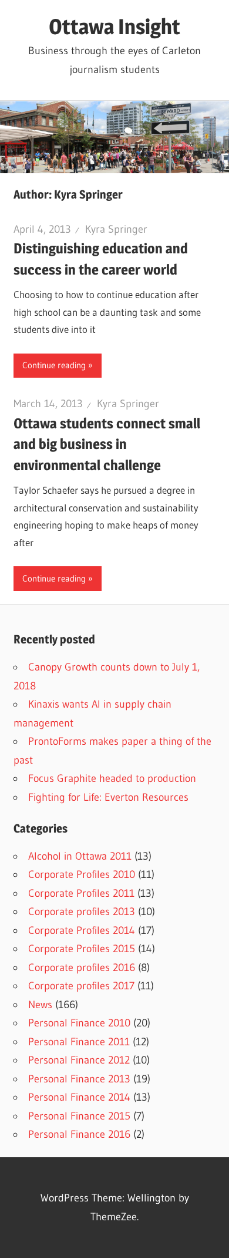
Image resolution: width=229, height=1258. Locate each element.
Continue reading (54, 365)
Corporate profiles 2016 (81, 967)
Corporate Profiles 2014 (81, 930)
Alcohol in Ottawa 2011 (80, 856)
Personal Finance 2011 (79, 1041)
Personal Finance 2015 (79, 1116)
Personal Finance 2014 (79, 1097)
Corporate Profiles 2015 (81, 948)
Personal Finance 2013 (79, 1078)
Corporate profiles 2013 (81, 911)
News (40, 1004)
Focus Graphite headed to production (112, 778)
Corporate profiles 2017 (81, 985)
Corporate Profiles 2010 (81, 874)
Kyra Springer (116, 229)
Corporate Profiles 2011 (81, 893)
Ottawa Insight (114, 26)
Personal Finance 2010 (79, 1022)
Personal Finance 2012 (79, 1060)
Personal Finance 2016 (79, 1134)
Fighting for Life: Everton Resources (108, 797)
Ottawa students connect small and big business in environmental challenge (107, 444)
